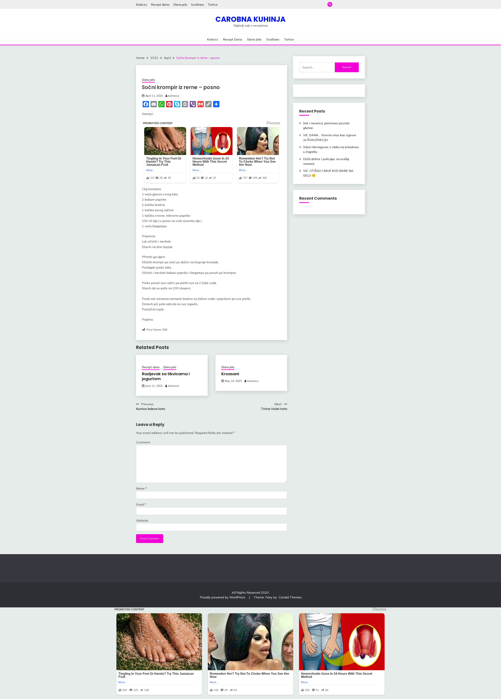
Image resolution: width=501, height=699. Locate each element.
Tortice (213, 4)
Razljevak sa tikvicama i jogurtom (166, 376)
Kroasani (230, 374)
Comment (143, 442)
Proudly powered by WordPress (223, 597)
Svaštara (197, 4)
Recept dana (160, 4)
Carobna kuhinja (250, 19)
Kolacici (141, 4)
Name (141, 488)
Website (142, 520)
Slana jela (180, 4)
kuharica (173, 95)
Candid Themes (290, 597)
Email (141, 504)
